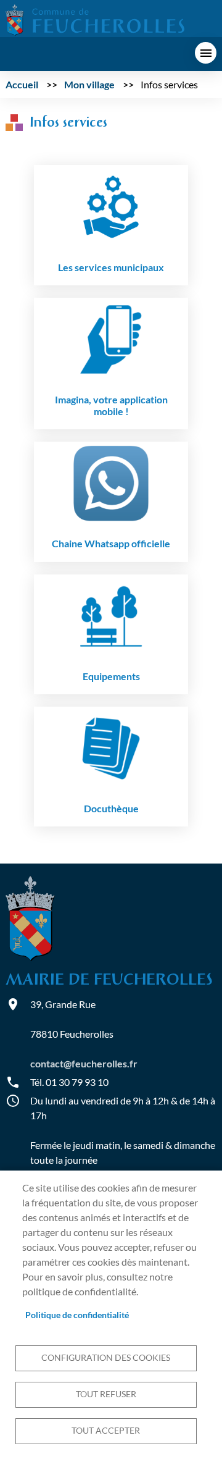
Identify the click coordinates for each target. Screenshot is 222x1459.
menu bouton (205, 53)
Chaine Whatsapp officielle (111, 543)
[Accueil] (95, 18)
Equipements (111, 676)
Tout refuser (106, 1394)
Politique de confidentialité (77, 1315)
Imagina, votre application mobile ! (111, 405)
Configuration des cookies (105, 1358)
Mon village (89, 84)
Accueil (22, 84)
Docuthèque (111, 808)
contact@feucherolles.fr (84, 1063)
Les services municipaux (111, 267)
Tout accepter (106, 1431)
